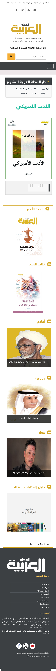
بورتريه (40, 378)
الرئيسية (45, 2)
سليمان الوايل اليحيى (29, 418)
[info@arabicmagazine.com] (35, 10)
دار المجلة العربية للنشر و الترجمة (28, 47)
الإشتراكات (9, 2)
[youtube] (29, 10)
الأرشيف (45, 597)
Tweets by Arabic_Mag (40, 544)
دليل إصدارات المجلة (29, 487)
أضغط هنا (46, 633)
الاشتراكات (44, 594)
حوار (42, 432)
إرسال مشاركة (43, 590)
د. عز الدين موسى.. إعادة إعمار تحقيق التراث (28, 362)
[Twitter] (23, 10)
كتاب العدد (37, 264)
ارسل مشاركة (27, 2)
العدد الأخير (35, 209)
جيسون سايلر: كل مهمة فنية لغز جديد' (29, 472)
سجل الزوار (44, 604)
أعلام (41, 321)
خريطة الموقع (43, 600)
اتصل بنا (18, 2)
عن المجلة (37, 2)
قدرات (30, 656)
